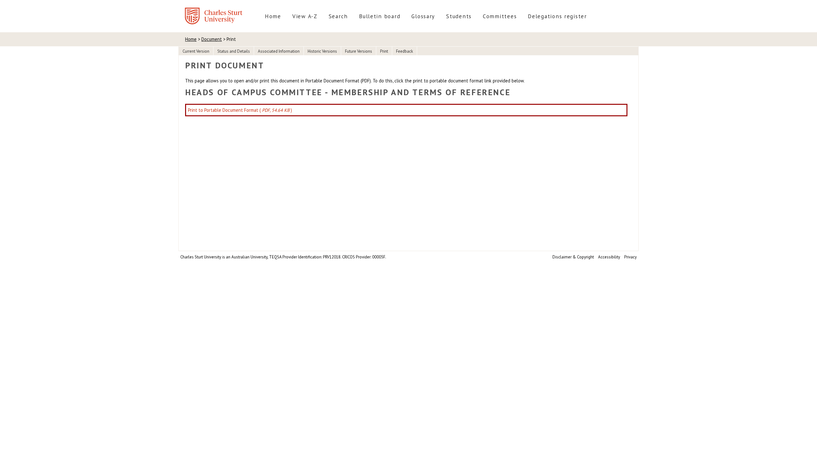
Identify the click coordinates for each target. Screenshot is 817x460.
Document (211, 39)
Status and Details (233, 51)
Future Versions (358, 51)
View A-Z (305, 16)
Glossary (423, 16)
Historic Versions (322, 51)
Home (273, 16)
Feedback (404, 51)
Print (384, 51)
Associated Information (279, 51)
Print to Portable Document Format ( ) (240, 110)
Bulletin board (379, 16)
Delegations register (557, 16)
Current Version (196, 51)
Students (459, 16)
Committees (500, 16)
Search (338, 16)
